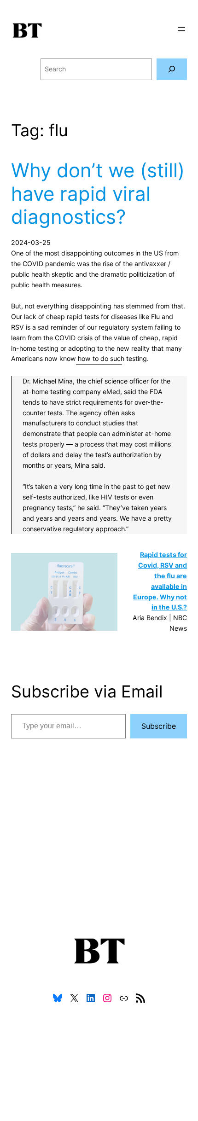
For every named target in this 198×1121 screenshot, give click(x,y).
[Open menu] (181, 29)
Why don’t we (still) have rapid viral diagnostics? (98, 193)
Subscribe (158, 726)
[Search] (172, 69)
